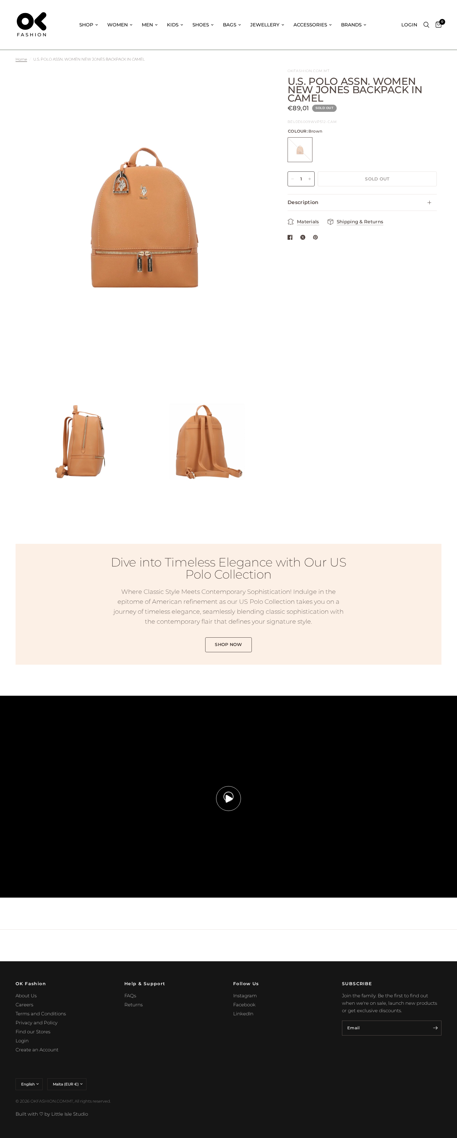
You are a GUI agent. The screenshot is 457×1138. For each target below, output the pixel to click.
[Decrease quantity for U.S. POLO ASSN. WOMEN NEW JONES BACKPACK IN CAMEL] (292, 179)
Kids (172, 25)
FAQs (130, 996)
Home (21, 59)
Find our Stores (33, 1032)
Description (303, 202)
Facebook (244, 1005)
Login (22, 1041)
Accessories (310, 25)
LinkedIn (243, 1014)
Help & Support (144, 983)
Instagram (245, 996)
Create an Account (37, 1050)
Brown (300, 149)
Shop (86, 25)
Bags (229, 25)
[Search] (426, 25)
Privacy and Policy (37, 1023)
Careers (24, 1005)
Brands (351, 25)
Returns (133, 1005)
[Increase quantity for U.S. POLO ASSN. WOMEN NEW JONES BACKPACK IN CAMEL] (309, 179)
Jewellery (264, 25)
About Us (26, 996)
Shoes (200, 25)
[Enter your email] (435, 1028)
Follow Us (246, 983)
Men (147, 25)
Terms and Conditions (41, 1014)
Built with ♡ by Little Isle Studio (52, 1114)
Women (117, 25)
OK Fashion (31, 983)
